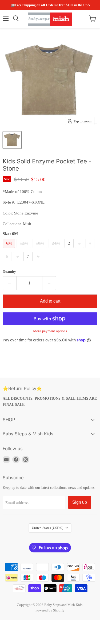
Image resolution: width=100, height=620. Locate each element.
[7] (28, 263)
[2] (70, 249)
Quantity (9, 272)
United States (47, 528)
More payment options (50, 331)
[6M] (10, 249)
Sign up (79, 502)
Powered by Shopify (50, 610)
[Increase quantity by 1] (49, 283)
